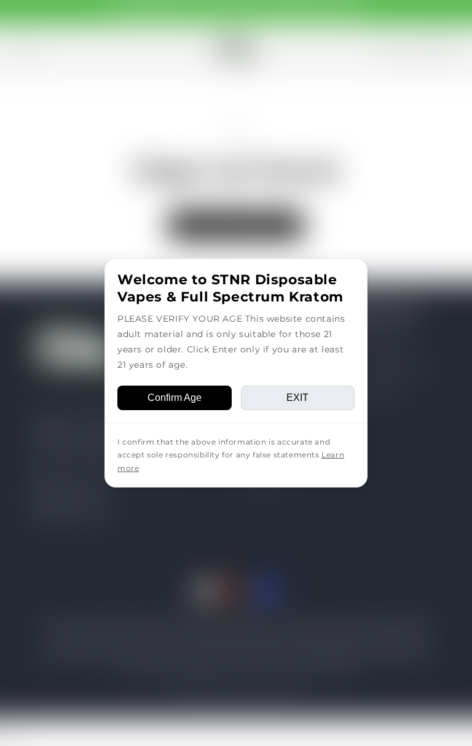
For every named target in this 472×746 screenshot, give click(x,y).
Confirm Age (175, 397)
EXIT (297, 397)
